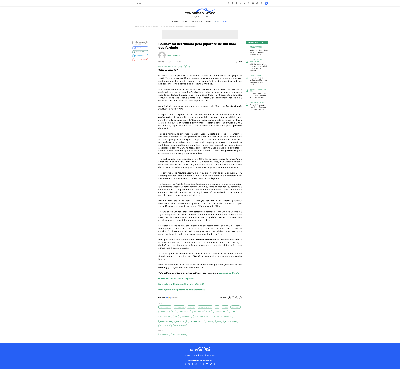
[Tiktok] (257, 3)
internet (191, 307)
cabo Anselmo (165, 326)
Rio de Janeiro (165, 307)
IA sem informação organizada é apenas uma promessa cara (257, 107)
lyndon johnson (166, 321)
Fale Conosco (211, 355)
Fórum (233, 311)
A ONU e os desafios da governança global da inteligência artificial (258, 67)
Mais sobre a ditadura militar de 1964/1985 (181, 284)
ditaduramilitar (180, 326)
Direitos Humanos (179, 334)
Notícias (175, 21)
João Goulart (199, 311)
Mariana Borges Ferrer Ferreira (256, 47)
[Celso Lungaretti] (162, 55)
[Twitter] (240, 3)
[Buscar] (266, 3)
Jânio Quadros (165, 316)
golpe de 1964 (214, 316)
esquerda (235, 307)
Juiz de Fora (180, 321)
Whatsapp (140, 52)
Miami (219, 321)
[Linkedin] (244, 3)
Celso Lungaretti (205, 307)
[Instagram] (248, 3)
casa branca (186, 316)
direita (225, 307)
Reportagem (164, 334)
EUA (217, 307)
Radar (217, 21)
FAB (176, 316)
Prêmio (225, 21)
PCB (209, 311)
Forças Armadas (220, 311)
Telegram (140, 56)
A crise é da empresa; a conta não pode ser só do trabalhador (258, 95)
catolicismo (227, 316)
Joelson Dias (254, 62)
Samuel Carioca (255, 75)
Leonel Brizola (184, 311)
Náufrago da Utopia (229, 273)
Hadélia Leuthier (256, 59)
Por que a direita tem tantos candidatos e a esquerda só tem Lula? (258, 81)
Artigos (195, 21)
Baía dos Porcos (231, 321)
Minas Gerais (179, 307)
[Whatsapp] (228, 3)
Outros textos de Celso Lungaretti (176, 278)
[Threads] (261, 3)
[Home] (200, 11)
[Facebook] (236, 3)
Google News (142, 60)
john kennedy (200, 316)
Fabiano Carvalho (256, 102)
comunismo (164, 311)
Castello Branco (195, 321)
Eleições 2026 (206, 21)
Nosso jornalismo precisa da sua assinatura (181, 289)
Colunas (185, 21)
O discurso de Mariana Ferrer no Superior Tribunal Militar (258, 52)
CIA (173, 311)
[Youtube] (253, 3)
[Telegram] (232, 3)
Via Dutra (209, 321)
